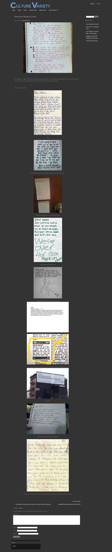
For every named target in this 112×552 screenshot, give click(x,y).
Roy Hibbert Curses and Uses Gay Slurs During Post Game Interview (32, 504)
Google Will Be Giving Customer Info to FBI (69, 504)
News (13, 10)
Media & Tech (42, 10)
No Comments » (77, 501)
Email (14, 530)
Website (15, 533)
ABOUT (92, 4)
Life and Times (33, 10)
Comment (16, 514)
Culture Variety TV (53, 10)
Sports (19, 10)
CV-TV (98, 4)
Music (25, 10)
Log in (14, 546)
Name (14, 527)
